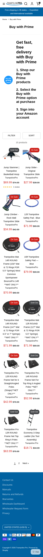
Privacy (6, 513)
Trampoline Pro (22, 548)
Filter (11, 135)
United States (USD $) (15, 527)
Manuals (6, 489)
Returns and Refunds (12, 494)
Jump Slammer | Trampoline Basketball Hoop (11, 171)
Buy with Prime (15, 19)
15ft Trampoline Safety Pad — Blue (31, 260)
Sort (32, 135)
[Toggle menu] (3, 3)
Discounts (7, 484)
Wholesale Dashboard (13, 503)
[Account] (32, 3)
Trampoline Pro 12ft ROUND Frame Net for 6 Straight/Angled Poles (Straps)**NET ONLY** (11, 383)
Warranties (7, 499)
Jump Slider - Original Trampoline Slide (32, 171)
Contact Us (7, 479)
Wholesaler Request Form (15, 508)
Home (4, 19)
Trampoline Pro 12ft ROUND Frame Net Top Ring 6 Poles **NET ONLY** (11, 436)
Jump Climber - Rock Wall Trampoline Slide (11, 218)
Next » (26, 463)
